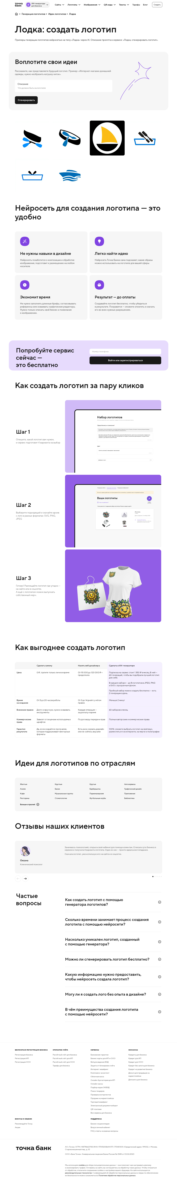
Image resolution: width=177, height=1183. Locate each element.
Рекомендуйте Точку (23, 1124)
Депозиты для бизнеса (137, 1079)
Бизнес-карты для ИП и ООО (103, 1058)
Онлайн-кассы (97, 1084)
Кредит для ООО (135, 1062)
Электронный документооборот (104, 1105)
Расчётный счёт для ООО (64, 1062)
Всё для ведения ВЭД (100, 1062)
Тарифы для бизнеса (61, 1065)
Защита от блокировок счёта (103, 1065)
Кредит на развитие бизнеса (140, 1069)
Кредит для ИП (134, 1058)
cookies (82, 1165)
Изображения (90, 4)
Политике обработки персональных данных (117, 1175)
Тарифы (136, 4)
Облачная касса (97, 1076)
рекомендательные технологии (78, 1173)
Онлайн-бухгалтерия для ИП (103, 1080)
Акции (17, 1127)
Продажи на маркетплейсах (102, 1098)
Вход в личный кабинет (100, 1127)
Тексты (122, 4)
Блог (145, 4)
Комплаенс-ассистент (100, 1073)
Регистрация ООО (23, 1062)
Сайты (58, 4)
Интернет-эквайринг (99, 1069)
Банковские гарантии (99, 1055)
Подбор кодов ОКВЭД (100, 1087)
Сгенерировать (26, 100)
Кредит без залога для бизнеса (141, 1065)
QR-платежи (96, 1109)
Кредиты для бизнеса (137, 1055)
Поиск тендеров (97, 1091)
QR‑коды (108, 4)
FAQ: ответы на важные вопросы (104, 1131)
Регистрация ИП (22, 1058)
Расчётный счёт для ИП (63, 1058)
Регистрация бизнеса (24, 1055)
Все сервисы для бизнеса (101, 1113)
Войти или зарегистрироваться (125, 360)
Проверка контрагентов (101, 1095)
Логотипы (72, 4)
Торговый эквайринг (99, 1102)
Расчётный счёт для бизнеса (65, 1055)
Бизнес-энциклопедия (100, 1124)
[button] (157, 4)
